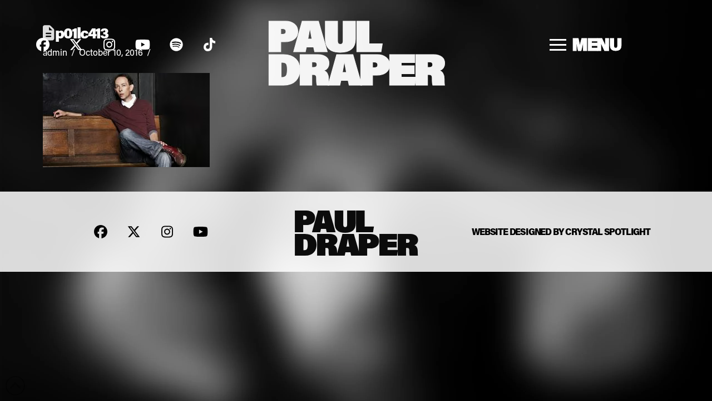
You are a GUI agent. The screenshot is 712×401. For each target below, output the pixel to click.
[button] (586, 44)
